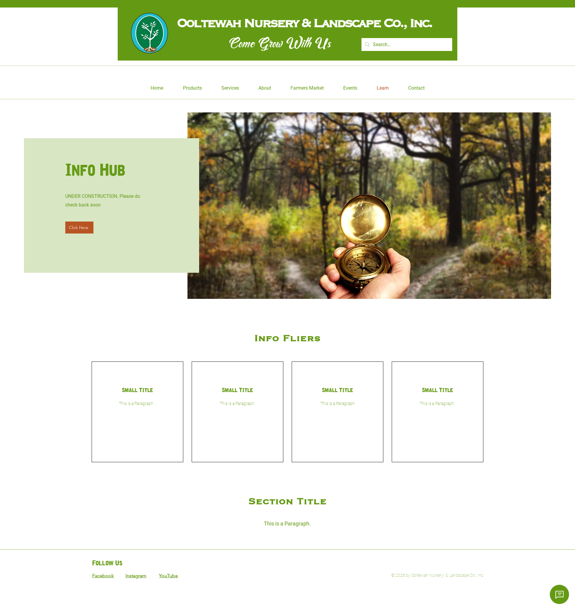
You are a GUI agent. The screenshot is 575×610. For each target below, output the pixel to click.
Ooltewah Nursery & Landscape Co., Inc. (308, 23)
